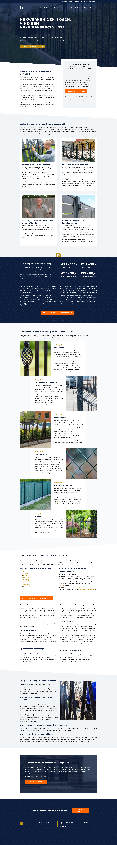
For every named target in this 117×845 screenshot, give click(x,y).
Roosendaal (26, 581)
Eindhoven (26, 571)
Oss (24, 582)
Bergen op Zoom (28, 586)
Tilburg (25, 573)
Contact (85, 822)
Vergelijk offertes (89, 7)
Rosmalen (61, 585)
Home (40, 7)
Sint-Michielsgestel (89, 589)
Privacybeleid (87, 824)
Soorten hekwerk (72, 7)
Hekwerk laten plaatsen (53, 7)
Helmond (26, 579)
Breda (25, 575)
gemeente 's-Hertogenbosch (76, 587)
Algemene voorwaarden (90, 826)
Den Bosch (26, 577)
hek (57, 501)
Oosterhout (26, 584)
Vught (82, 589)
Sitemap (63, 836)
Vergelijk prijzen (81, 810)
